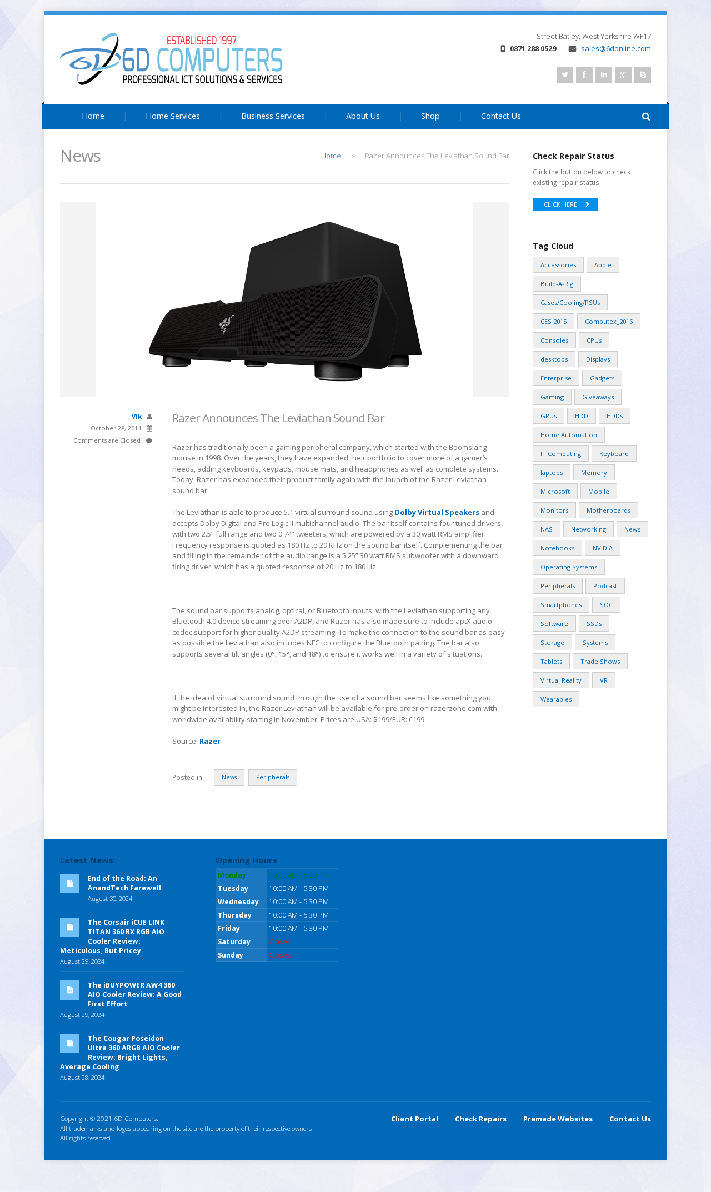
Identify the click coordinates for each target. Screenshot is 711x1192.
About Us (363, 116)
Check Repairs (481, 1119)
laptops (551, 472)
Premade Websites (558, 1119)
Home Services (173, 116)
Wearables (556, 699)
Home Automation (568, 434)
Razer (210, 741)
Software (554, 623)
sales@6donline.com (616, 48)
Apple (603, 265)
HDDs (615, 416)
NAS (546, 529)
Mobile (598, 491)
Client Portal (414, 1119)
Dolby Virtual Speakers (436, 512)
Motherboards (608, 510)
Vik (137, 416)
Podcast (605, 586)
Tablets (551, 661)
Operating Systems (568, 567)
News (229, 777)
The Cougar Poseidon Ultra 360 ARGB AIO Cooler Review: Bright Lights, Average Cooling (120, 1052)
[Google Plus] (623, 75)
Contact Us (501, 116)
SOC (606, 604)
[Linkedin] (603, 75)
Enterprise (556, 378)
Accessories (558, 265)
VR (604, 680)
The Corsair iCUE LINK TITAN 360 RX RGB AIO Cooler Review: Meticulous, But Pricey (112, 936)
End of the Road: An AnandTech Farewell (124, 883)
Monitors (554, 510)
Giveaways (598, 397)
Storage (552, 642)
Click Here (560, 204)
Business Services (273, 116)
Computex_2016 (609, 321)
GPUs (548, 416)
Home (93, 116)
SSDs (594, 623)
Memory (594, 472)
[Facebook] (584, 75)
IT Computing (560, 453)
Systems (595, 642)
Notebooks (557, 548)
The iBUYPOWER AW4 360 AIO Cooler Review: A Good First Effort (135, 994)
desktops (554, 359)
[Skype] (642, 75)
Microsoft (555, 491)
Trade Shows (600, 661)
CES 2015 (553, 321)
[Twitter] (565, 75)
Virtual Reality (561, 680)
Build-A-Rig (556, 283)
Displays (598, 359)
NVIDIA (603, 548)
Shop (430, 116)
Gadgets (602, 378)
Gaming (552, 397)
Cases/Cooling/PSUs (570, 302)
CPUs (594, 340)
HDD (581, 416)
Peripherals (272, 777)
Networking (588, 529)
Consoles (554, 340)
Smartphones (561, 604)
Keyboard (614, 453)
